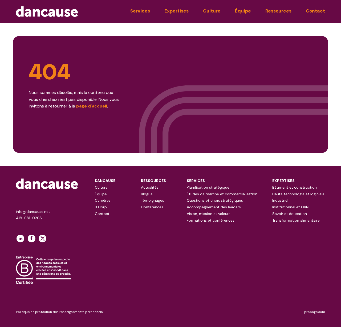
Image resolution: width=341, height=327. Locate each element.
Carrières (103, 200)
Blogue (147, 194)
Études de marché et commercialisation (222, 194)
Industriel (280, 200)
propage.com (314, 312)
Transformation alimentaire (296, 220)
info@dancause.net (33, 211)
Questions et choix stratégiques (215, 200)
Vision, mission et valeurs (208, 213)
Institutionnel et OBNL (291, 207)
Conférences (152, 207)
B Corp (101, 207)
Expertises (176, 11)
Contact (315, 11)
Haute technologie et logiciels (298, 194)
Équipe (243, 11)
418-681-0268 (29, 218)
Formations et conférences (210, 220)
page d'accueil (91, 106)
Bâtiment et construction (294, 187)
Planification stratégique (208, 187)
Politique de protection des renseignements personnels (59, 312)
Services (140, 11)
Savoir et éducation (289, 213)
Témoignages (152, 200)
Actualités (150, 187)
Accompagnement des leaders (214, 207)
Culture (212, 11)
